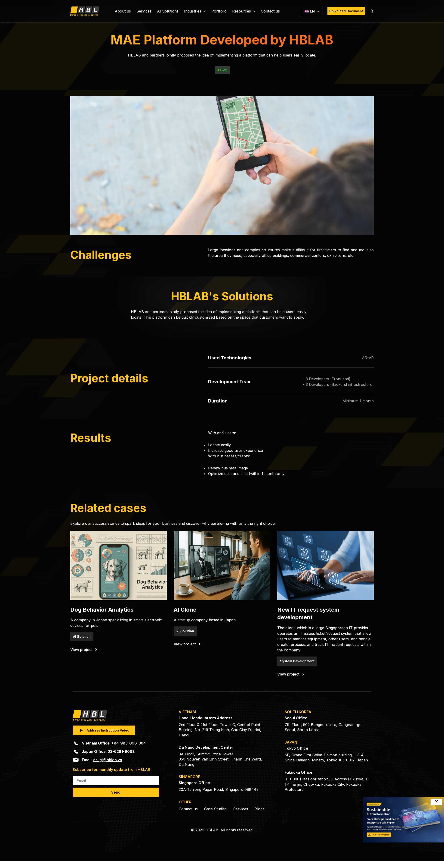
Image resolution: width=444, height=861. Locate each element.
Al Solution (82, 636)
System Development (297, 661)
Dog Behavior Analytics (101, 609)
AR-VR (222, 70)
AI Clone (185, 609)
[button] (203, 11)
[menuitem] (312, 11)
